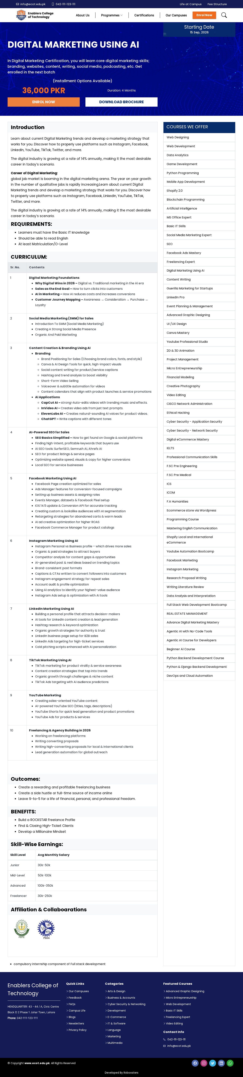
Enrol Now (204, 15)
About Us (82, 15)
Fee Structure (217, 4)
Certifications (144, 15)
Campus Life (77, 1010)
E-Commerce (117, 1017)
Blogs (72, 1017)
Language (114, 1030)
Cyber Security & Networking (126, 1004)
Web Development (178, 1004)
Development (117, 1010)
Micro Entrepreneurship (181, 997)
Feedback (75, 997)
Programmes (110, 15)
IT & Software (116, 1023)
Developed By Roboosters (121, 1073)
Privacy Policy (78, 1030)
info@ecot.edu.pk (33, 4)
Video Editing (174, 1023)
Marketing (114, 1036)
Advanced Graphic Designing (185, 991)
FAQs (72, 1004)
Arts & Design (116, 991)
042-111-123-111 (65, 4)
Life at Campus (191, 4)
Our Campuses (176, 15)
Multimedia (115, 1043)
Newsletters (76, 1023)
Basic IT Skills (174, 1010)
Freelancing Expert (178, 1017)
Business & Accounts (121, 997)
